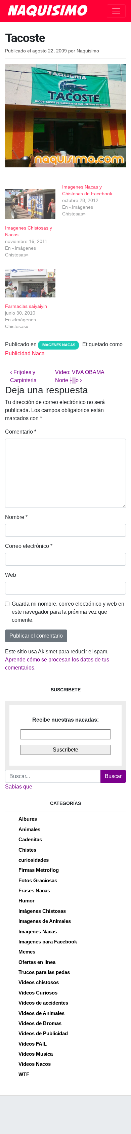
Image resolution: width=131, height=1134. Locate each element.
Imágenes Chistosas (42, 911)
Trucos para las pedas (44, 972)
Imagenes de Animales (44, 921)
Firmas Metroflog (38, 870)
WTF (23, 1074)
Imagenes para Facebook (47, 941)
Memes (26, 952)
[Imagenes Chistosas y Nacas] (30, 204)
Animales (29, 829)
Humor (26, 900)
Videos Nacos (34, 1064)
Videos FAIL (32, 1044)
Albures (27, 819)
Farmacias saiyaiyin (26, 306)
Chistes (27, 850)
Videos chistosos (38, 982)
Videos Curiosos (37, 993)
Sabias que (18, 786)
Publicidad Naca (25, 353)
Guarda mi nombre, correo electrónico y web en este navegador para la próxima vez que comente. (68, 612)
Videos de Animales (41, 1013)
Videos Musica (35, 1054)
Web (10, 575)
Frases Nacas (34, 890)
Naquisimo (88, 50)
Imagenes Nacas (58, 345)
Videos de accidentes (43, 1003)
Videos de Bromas (39, 1023)
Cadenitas (30, 839)
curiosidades (33, 860)
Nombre (16, 517)
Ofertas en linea (36, 962)
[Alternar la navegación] (116, 11)
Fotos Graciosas (37, 880)
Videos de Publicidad (43, 1033)
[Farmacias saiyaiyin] (30, 283)
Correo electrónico (28, 546)
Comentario (20, 432)
